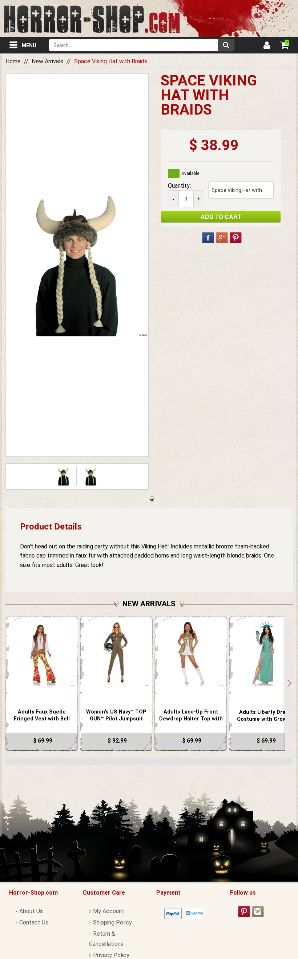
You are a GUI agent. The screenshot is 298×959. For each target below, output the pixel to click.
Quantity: (179, 185)
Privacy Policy (111, 955)
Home (13, 61)
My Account (108, 911)
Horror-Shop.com (92, 18)
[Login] (266, 46)
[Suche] (226, 45)
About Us (31, 911)
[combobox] (141, 45)
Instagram (258, 911)
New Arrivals (47, 61)
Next (289, 683)
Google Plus (222, 237)
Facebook (208, 237)
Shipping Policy (112, 922)
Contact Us (33, 922)
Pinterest (236, 237)
